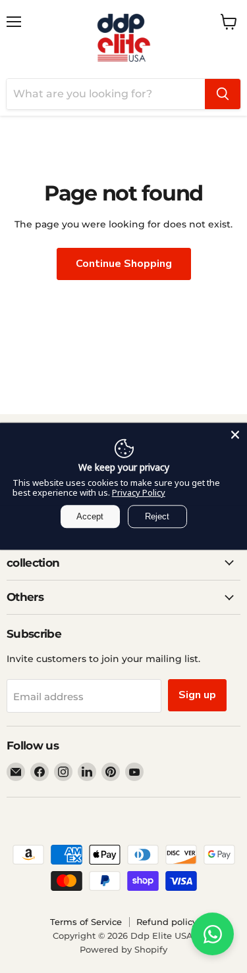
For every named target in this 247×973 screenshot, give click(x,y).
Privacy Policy (138, 492)
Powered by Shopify (123, 949)
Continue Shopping (124, 263)
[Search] (222, 94)
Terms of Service (86, 921)
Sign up (197, 695)
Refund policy (166, 921)
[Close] (235, 434)
